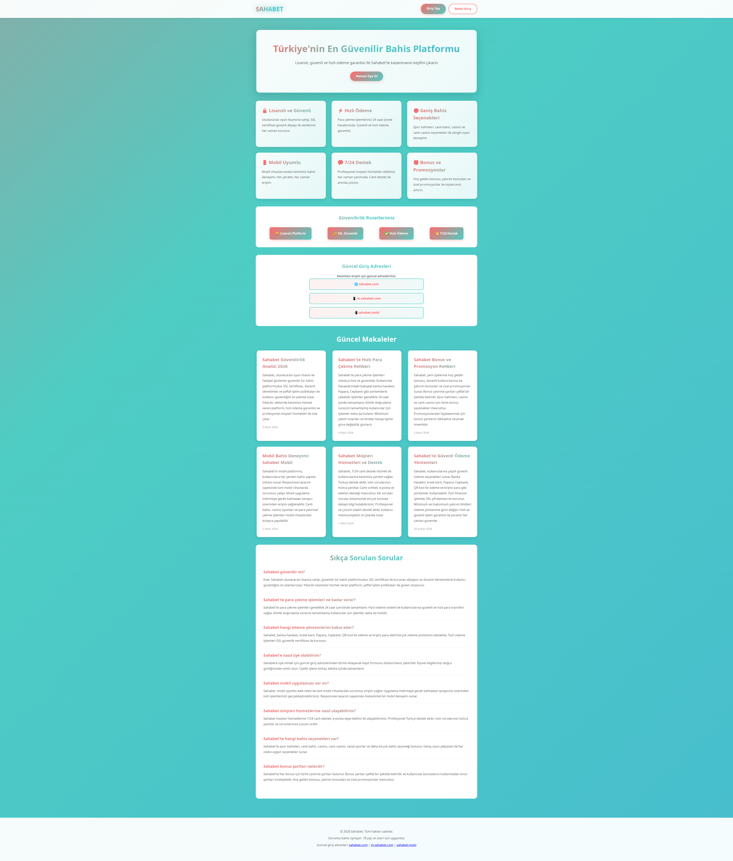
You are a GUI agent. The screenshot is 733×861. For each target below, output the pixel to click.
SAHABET (269, 9)
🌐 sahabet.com (366, 284)
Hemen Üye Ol (366, 76)
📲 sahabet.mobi (366, 312)
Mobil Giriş (463, 9)
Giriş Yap (433, 8)
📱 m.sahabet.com (366, 298)
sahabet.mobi (406, 845)
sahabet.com (358, 845)
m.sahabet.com (382, 845)
